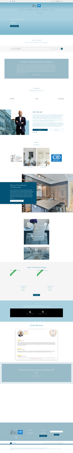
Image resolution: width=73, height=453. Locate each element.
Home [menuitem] (20, 9)
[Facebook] (10, 1)
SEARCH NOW (14, 26)
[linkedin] (36, 132)
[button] (36, 75)
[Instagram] (14, 1)
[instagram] (35, 132)
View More (36, 295)
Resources (37, 9)
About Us (56, 129)
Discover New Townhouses (17, 200)
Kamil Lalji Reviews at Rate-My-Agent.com (38, 358)
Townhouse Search (44, 9)
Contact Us (40, 129)
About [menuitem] (23, 9)
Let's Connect (36, 75)
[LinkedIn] (12, 1)
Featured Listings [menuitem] (29, 9)
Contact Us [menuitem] (52, 9)
